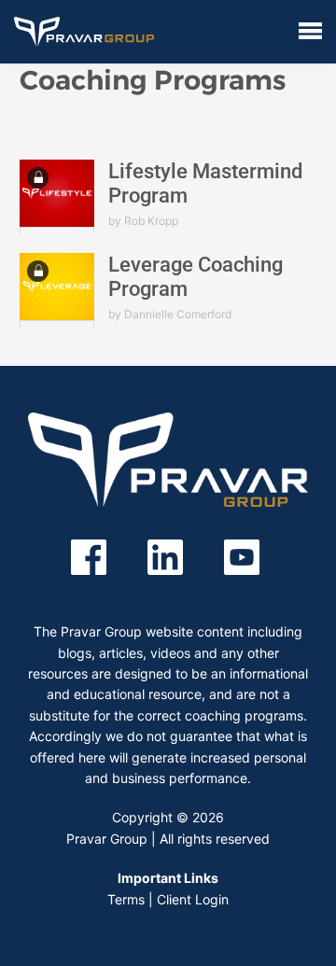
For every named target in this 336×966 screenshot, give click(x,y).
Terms (126, 899)
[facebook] (88, 556)
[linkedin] (165, 556)
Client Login (193, 899)
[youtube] (241, 556)
